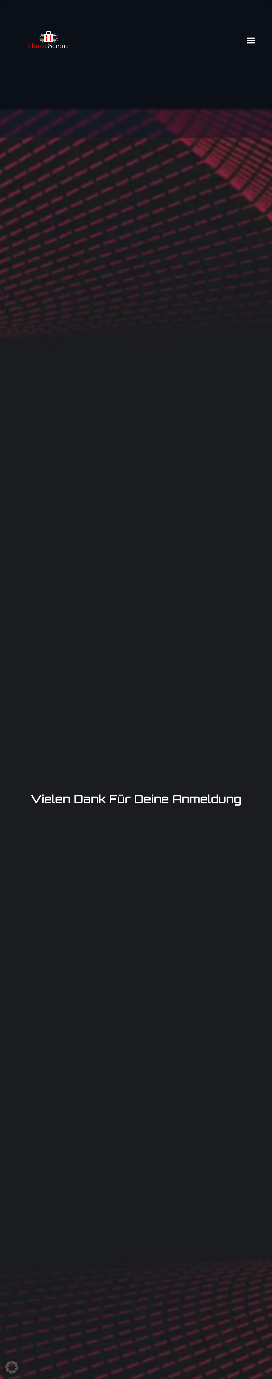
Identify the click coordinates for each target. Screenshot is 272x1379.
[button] (11, 1367)
